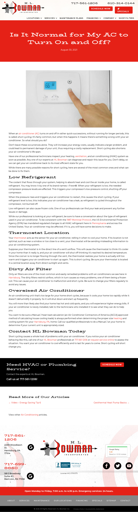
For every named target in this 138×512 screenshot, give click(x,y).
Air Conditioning (29, 414)
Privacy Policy (78, 509)
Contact (125, 501)
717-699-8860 (15, 466)
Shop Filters (126, 18)
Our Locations (63, 501)
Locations (33, 18)
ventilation (81, 156)
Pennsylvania (99, 223)
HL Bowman (60, 159)
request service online (102, 340)
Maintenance (42, 501)
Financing (93, 18)
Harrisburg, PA (42, 322)
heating (118, 318)
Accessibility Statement (95, 509)
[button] (41, 18)
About (11, 501)
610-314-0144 (121, 3)
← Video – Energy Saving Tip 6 (25, 402)
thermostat (20, 238)
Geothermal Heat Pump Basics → (111, 402)
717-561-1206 (84, 3)
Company (109, 18)
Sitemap (111, 501)
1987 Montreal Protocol (79, 220)
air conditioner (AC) (29, 133)
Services (50, 18)
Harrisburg (14, 277)
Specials (97, 501)
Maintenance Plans (71, 18)
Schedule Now (101, 9)
